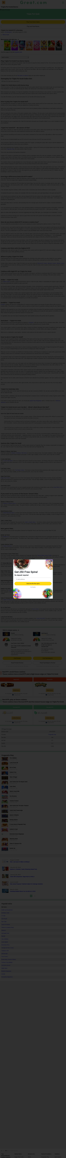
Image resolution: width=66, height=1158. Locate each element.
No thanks (33, 587)
